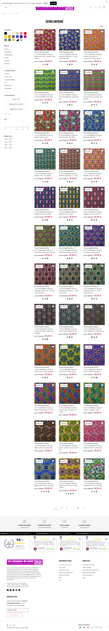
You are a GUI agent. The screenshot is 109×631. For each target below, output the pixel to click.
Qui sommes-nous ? (65, 565)
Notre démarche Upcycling (90, 570)
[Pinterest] (13, 590)
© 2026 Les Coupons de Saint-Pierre (18, 628)
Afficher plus (8, 114)
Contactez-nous (64, 570)
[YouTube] (16, 590)
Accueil (4, 13)
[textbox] (9, 122)
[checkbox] (16, 49)
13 (77, 507)
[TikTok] (19, 590)
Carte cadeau (86, 567)
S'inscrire (14, 615)
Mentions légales (64, 575)
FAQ (60, 578)
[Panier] (104, 7)
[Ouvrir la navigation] (6, 7)
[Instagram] (11, 590)
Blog (83, 578)
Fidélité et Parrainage (88, 572)
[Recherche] (91, 7)
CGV (60, 580)
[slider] (5, 127)
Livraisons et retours (88, 565)
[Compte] (99, 7)
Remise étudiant (87, 575)
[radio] (43, 64)
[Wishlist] (95, 7)
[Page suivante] (83, 508)
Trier (102, 26)
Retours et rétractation (66, 572)
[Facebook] (8, 590)
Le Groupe (62, 567)
